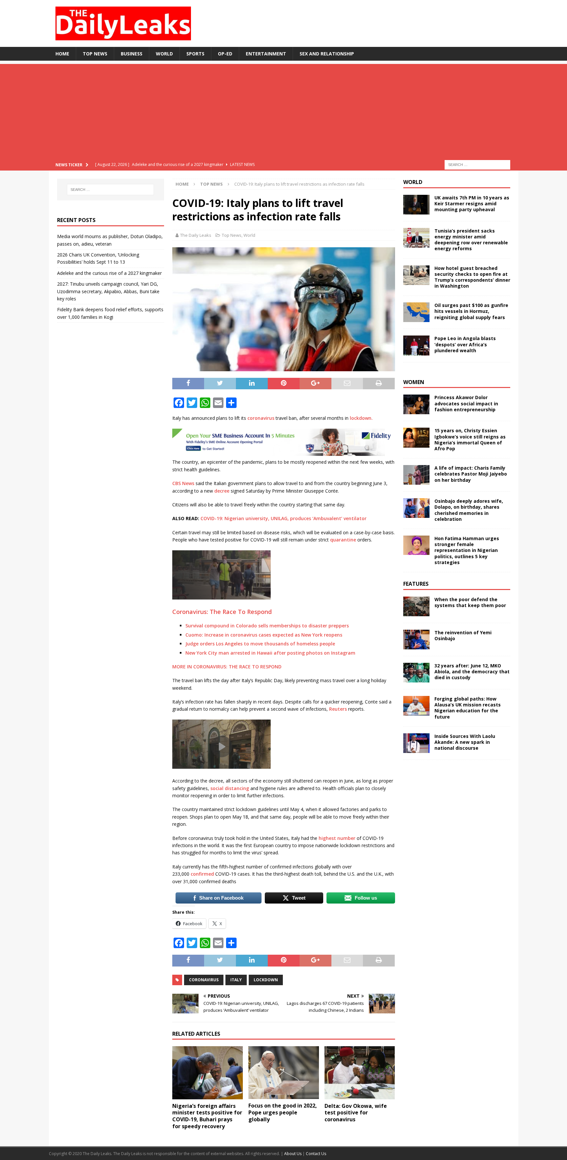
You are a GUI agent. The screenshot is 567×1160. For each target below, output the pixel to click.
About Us (293, 1153)
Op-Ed (225, 54)
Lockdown (266, 980)
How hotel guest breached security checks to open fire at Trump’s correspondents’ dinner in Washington (472, 277)
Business (131, 54)
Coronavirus (204, 980)
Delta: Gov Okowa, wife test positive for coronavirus (356, 1112)
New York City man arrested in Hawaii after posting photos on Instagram (270, 653)
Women (413, 382)
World (164, 54)
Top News (95, 54)
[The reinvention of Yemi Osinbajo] (416, 639)
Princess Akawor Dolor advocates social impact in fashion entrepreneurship (466, 403)
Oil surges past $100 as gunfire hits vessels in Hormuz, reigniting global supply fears (471, 311)
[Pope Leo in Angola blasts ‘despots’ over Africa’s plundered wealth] (416, 345)
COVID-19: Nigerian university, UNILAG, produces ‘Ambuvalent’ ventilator (283, 518)
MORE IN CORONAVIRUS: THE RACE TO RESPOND (227, 666)
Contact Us (316, 1153)
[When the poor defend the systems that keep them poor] (416, 606)
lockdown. (361, 418)
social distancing (229, 788)
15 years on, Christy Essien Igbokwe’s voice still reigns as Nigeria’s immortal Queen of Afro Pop (470, 439)
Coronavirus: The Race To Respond (222, 612)
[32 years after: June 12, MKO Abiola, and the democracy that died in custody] (416, 672)
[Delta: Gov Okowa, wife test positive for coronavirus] (360, 1072)
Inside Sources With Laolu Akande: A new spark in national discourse (464, 742)
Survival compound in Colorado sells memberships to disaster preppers (267, 625)
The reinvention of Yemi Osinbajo (463, 635)
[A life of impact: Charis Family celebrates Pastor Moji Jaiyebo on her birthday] (416, 475)
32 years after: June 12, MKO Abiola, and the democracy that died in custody (472, 671)
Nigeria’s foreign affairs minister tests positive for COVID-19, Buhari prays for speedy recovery (207, 1116)
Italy (236, 980)
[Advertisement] (283, 110)
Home (62, 54)
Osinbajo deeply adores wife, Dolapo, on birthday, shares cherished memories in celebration (468, 510)
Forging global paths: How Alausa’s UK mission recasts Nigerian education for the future (467, 708)
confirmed (202, 874)
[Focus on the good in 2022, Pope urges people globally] (283, 1072)
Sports (195, 54)
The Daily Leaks (195, 235)
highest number (337, 838)
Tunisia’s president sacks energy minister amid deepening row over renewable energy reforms (471, 240)
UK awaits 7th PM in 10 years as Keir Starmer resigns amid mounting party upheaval (471, 203)
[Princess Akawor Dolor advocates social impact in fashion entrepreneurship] (416, 404)
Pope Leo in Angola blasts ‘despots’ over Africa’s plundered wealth (465, 344)
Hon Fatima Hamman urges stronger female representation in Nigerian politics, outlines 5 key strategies (466, 550)
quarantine (343, 540)
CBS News (183, 483)
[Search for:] (477, 164)
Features (416, 583)
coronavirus (260, 418)
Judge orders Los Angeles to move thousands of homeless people (260, 644)
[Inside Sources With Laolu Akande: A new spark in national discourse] (416, 743)
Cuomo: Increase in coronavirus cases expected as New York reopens (263, 635)
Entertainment (266, 54)
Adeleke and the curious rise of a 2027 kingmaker (109, 273)
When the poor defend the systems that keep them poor (470, 602)
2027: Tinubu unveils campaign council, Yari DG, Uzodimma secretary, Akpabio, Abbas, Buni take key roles (108, 291)
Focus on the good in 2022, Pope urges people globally (282, 1112)
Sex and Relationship (327, 54)
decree (221, 491)
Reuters (338, 709)
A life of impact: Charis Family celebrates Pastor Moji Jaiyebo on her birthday (470, 474)
